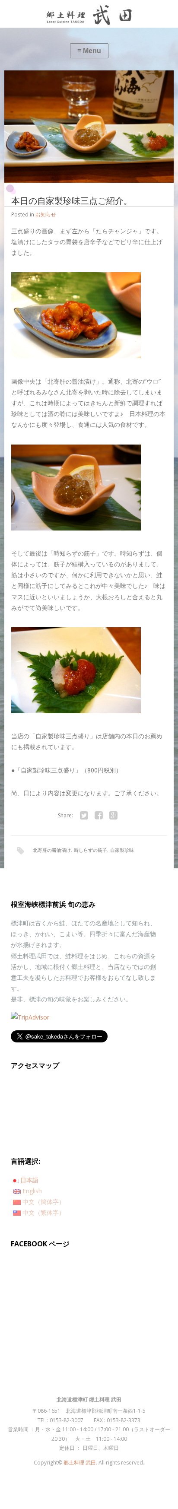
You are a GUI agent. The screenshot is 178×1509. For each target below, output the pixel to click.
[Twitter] (84, 815)
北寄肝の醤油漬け (52, 850)
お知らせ (45, 214)
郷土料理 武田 (80, 1462)
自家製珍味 (122, 850)
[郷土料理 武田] (89, 14)
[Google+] (113, 815)
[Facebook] (99, 815)
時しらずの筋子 (90, 850)
